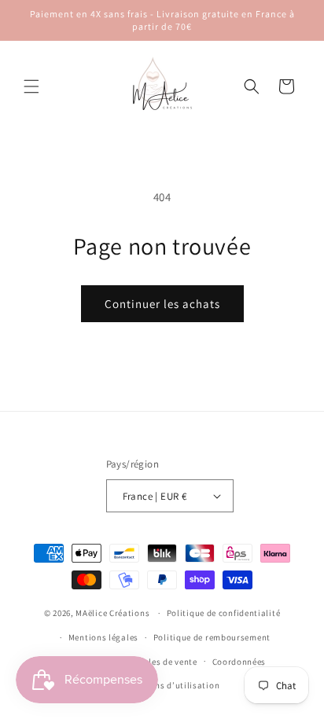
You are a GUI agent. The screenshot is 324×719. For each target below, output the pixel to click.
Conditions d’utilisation (169, 685)
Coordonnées (239, 661)
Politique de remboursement (212, 637)
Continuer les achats (162, 303)
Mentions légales (103, 637)
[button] (31, 86)
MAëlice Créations (112, 612)
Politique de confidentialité (224, 612)
